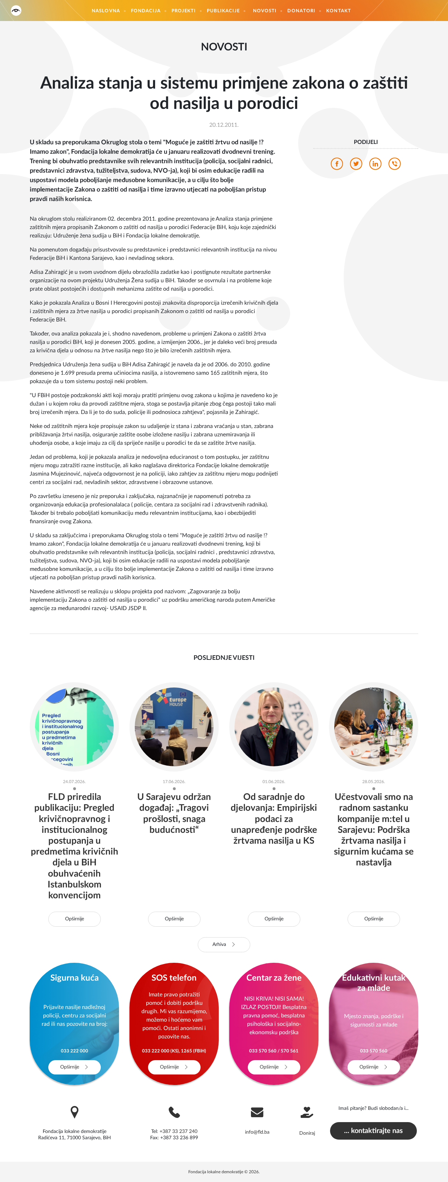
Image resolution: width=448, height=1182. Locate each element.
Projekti (184, 11)
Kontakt (338, 11)
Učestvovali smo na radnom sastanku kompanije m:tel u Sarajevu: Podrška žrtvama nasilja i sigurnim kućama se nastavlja (374, 830)
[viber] (394, 165)
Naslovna (106, 11)
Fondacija (146, 11)
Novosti (265, 11)
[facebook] (336, 165)
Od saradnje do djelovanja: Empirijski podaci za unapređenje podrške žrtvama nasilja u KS (274, 819)
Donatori (301, 11)
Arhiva (219, 944)
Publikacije (223, 11)
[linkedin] (375, 165)
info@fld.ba (257, 1132)
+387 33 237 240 (178, 1131)
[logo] (16, 10)
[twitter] (356, 165)
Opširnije (74, 919)
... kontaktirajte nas (373, 1130)
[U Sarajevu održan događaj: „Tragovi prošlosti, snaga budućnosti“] (174, 727)
